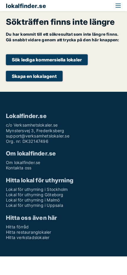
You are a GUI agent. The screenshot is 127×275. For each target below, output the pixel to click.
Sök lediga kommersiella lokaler (47, 60)
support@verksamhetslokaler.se (37, 135)
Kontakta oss (18, 167)
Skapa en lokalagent (34, 76)
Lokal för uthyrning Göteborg (35, 194)
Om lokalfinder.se (23, 162)
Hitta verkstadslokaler (27, 237)
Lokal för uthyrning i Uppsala (34, 205)
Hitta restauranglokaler (28, 232)
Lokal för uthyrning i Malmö (33, 199)
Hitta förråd (17, 226)
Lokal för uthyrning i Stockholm (37, 189)
